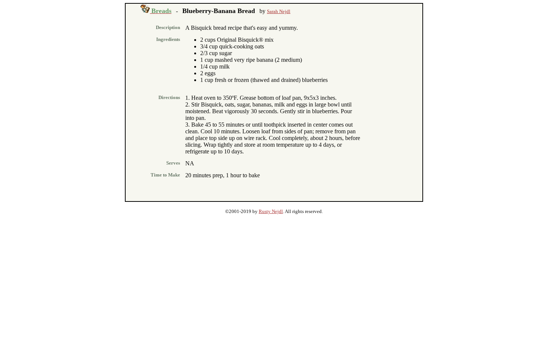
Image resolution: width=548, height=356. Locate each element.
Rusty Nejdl (271, 211)
